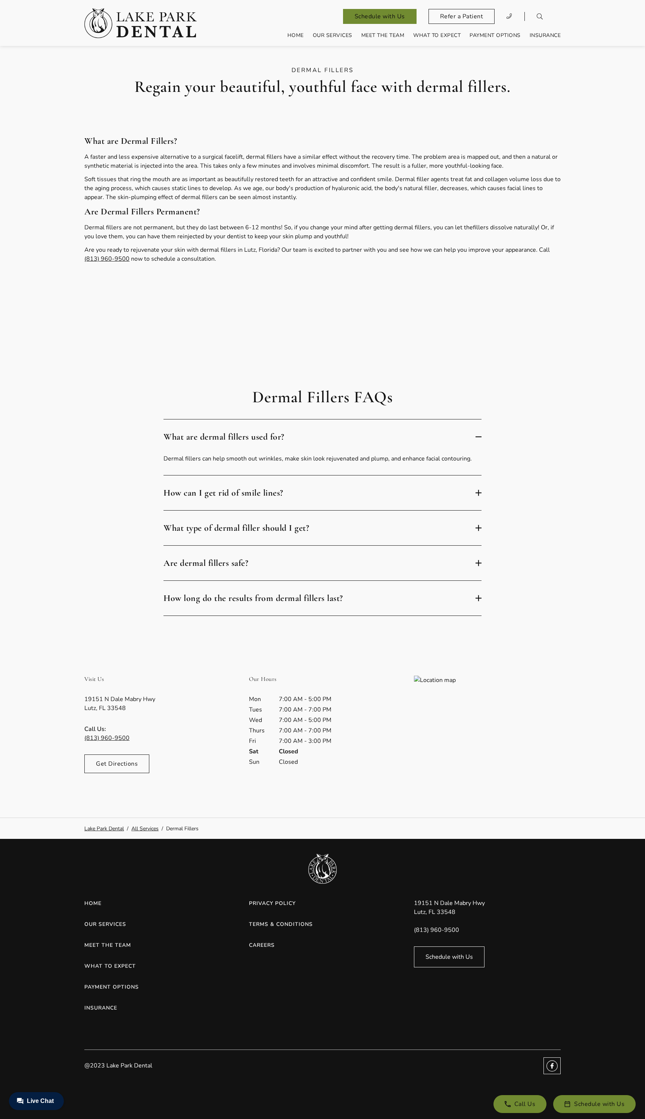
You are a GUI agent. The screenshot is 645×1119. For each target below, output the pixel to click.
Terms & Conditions (281, 924)
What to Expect (437, 35)
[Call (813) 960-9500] (509, 16)
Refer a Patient (461, 16)
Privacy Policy (272, 903)
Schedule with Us (380, 16)
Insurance (545, 35)
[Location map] (487, 732)
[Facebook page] (552, 1065)
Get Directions (117, 764)
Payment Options (495, 35)
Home (295, 35)
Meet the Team (383, 35)
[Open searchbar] (540, 16)
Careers (262, 945)
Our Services (332, 35)
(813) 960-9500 (107, 259)
